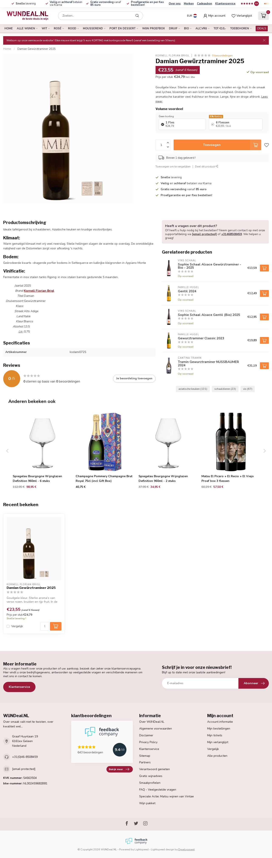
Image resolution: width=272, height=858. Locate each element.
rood (72, 28)
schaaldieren (225, 389)
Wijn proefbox (153, 28)
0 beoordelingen (222, 55)
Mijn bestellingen (218, 729)
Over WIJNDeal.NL (151, 722)
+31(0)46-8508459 (25, 757)
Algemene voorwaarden (155, 729)
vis (247, 389)
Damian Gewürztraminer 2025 (36, 49)
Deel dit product (205, 166)
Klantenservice (225, 4)
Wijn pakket (147, 803)
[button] (7, 450)
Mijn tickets (214, 735)
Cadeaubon (204, 4)
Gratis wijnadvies (150, 776)
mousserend (93, 28)
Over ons (175, 4)
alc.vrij (201, 28)
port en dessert (122, 28)
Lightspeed (142, 849)
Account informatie (220, 722)
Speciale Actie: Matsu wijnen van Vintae (166, 796)
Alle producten (217, 756)
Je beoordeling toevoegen (134, 378)
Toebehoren (239, 28)
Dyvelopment (186, 849)
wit (44, 28)
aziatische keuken (192, 389)
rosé (57, 28)
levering (26, 4)
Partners (145, 762)
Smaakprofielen (149, 783)
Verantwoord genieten (154, 769)
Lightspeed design (162, 849)
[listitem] (42, 450)
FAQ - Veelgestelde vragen (157, 790)
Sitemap (144, 756)
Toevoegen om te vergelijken (173, 166)
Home (8, 28)
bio (186, 28)
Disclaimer (146, 735)
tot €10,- (220, 28)
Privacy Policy (148, 742)
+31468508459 (231, 234)
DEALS (261, 28)
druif (173, 28)
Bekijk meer (116, 769)
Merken (189, 4)
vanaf (105, 3)
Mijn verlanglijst (217, 742)
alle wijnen (26, 28)
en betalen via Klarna (66, 3)
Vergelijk (17, 626)
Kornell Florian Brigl (173, 55)
